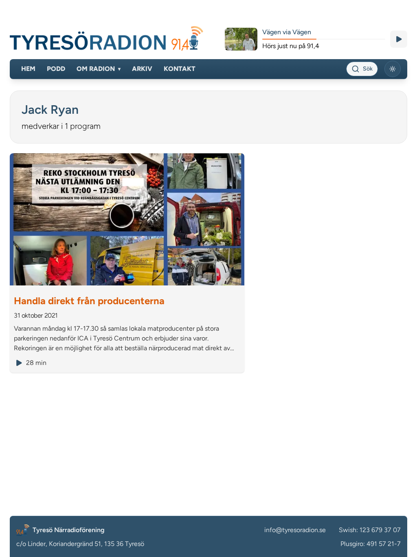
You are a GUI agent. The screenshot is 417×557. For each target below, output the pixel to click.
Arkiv (142, 69)
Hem (28, 69)
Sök (368, 68)
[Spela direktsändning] (398, 39)
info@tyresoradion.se (295, 530)
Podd (56, 69)
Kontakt (179, 69)
